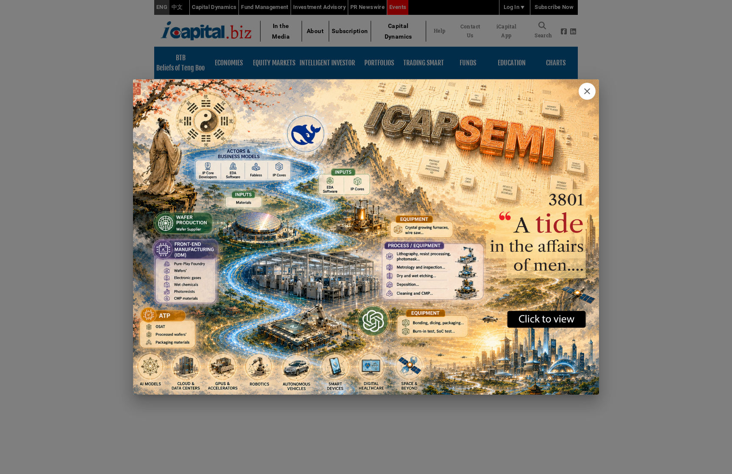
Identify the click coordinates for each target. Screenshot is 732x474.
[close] (587, 91)
